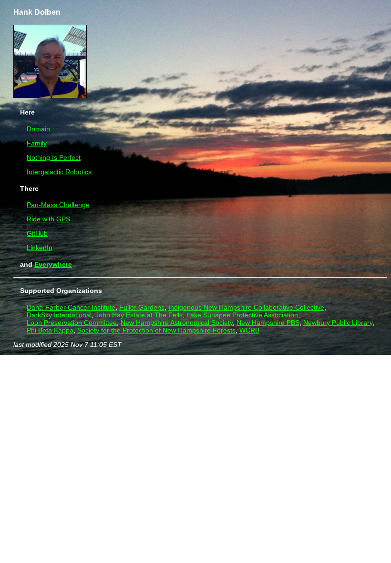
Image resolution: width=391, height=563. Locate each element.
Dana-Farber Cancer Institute (71, 307)
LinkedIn (39, 247)
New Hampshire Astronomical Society (177, 322)
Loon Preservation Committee (72, 322)
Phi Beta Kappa (50, 330)
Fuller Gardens (142, 307)
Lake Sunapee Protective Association (242, 315)
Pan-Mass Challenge (58, 205)
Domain (38, 129)
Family (37, 143)
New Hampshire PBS (268, 322)
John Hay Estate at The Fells (139, 315)
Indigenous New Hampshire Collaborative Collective (246, 307)
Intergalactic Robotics (59, 172)
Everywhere (53, 264)
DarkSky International (59, 315)
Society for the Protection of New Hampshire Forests (156, 330)
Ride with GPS (48, 219)
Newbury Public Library (337, 322)
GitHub (37, 233)
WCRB (249, 330)
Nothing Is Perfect (54, 157)
